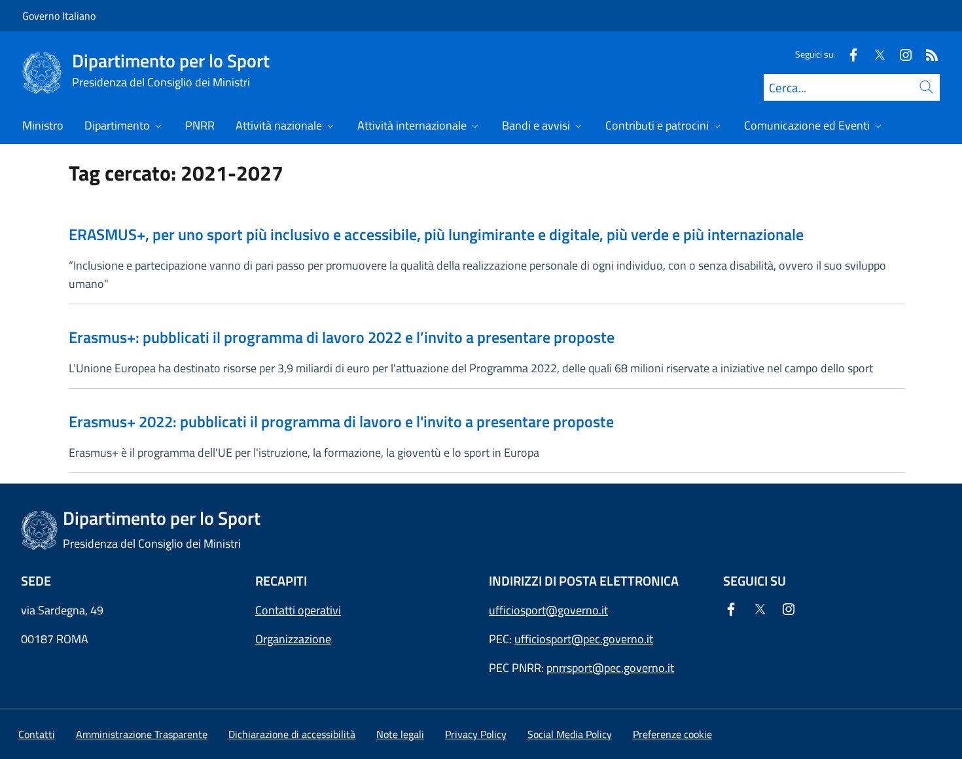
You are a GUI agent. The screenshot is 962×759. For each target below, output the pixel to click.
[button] (672, 734)
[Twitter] (874, 54)
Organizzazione (293, 639)
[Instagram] (900, 54)
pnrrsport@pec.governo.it (610, 668)
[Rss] (927, 54)
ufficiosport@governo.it (548, 610)
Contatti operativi (298, 610)
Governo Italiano (59, 16)
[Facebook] (848, 54)
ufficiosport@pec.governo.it (583, 639)
